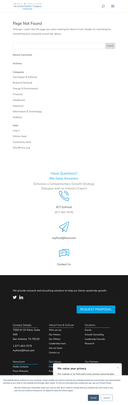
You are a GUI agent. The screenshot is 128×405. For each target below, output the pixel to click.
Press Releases (20, 371)
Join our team (55, 348)
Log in (16, 130)
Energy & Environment (25, 88)
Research (89, 343)
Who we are (55, 330)
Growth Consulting (94, 334)
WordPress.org (21, 147)
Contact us (54, 352)
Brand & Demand (22, 82)
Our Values (55, 361)
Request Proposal (96, 309)
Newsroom (19, 361)
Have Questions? (64, 173)
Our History (54, 334)
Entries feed (19, 136)
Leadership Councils (95, 339)
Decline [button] (106, 397)
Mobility (17, 117)
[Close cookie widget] (118, 367)
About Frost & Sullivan (61, 325)
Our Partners (91, 361)
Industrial (18, 106)
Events (88, 330)
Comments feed (22, 142)
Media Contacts (20, 366)
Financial (18, 94)
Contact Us (64, 264)
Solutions (90, 325)
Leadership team (57, 343)
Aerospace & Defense (25, 77)
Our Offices (54, 339)
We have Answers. (64, 178)
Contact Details (22, 325)
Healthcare (19, 100)
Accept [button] (93, 397)
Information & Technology (27, 111)
